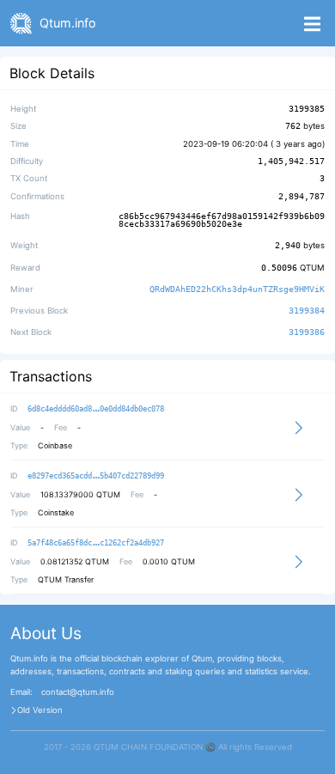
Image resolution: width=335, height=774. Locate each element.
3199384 (307, 310)
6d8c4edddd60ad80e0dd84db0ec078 (95, 409)
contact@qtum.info (77, 692)
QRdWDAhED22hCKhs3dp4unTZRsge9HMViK (237, 289)
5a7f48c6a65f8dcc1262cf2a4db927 (95, 543)
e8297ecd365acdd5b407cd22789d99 (95, 476)
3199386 (307, 332)
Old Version (40, 710)
